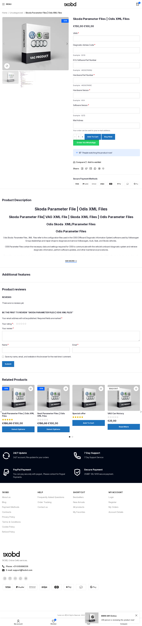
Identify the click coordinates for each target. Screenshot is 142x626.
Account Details (116, 512)
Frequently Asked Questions (51, 497)
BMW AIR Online (109, 616)
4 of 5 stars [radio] (23, 324)
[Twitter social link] (86, 168)
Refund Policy (8, 531)
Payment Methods (10, 507)
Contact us (43, 507)
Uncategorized (16, 13)
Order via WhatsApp (86, 142)
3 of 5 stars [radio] (21, 324)
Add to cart (92, 137)
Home (5, 13)
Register (112, 502)
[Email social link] (91, 168)
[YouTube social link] (15, 578)
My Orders (113, 507)
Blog (4, 502)
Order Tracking (44, 502)
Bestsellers (78, 497)
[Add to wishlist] (30, 388)
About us (6, 497)
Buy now (108, 137)
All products (78, 507)
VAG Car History (116, 413)
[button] (86, 142)
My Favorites (79, 512)
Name (5, 344)
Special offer (79, 413)
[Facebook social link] (82, 168)
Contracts (6, 512)
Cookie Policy (8, 526)
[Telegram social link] (99, 168)
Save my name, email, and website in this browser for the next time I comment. (38, 356)
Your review (8, 328)
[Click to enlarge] (7, 66)
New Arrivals (79, 502)
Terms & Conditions (11, 522)
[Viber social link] (103, 168)
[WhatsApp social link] (95, 168)
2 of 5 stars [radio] (19, 324)
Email (75, 344)
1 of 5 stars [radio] (17, 324)
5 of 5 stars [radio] (25, 324)
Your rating (7, 324)
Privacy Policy (8, 517)
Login (111, 497)
